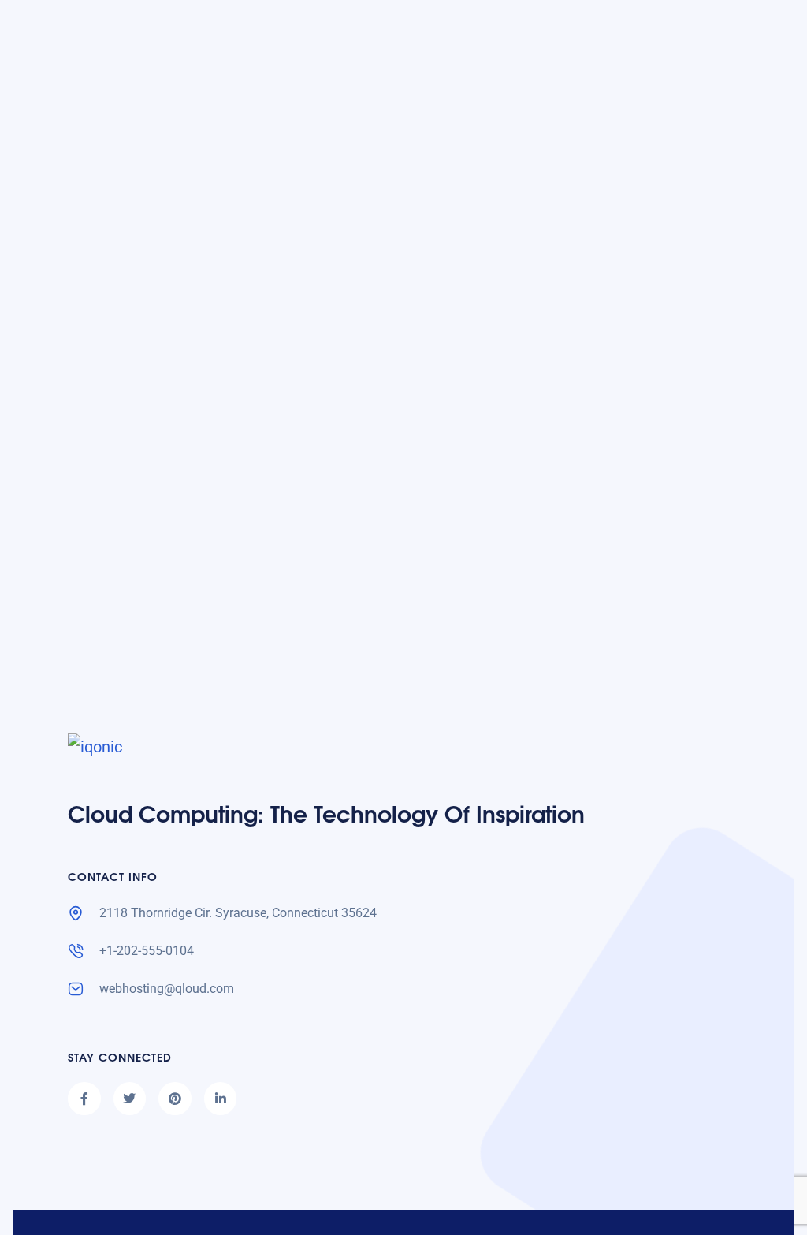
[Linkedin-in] (220, 1098)
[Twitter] (130, 1098)
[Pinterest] (175, 1098)
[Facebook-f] (84, 1098)
